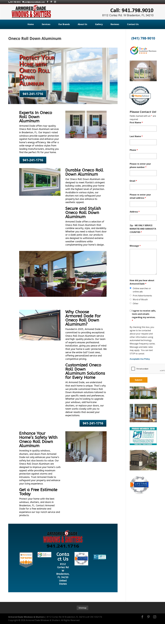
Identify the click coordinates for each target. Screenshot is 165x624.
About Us (82, 24)
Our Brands (64, 24)
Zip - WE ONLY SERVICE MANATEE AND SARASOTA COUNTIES (143, 228)
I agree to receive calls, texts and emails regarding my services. (144, 315)
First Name (136, 122)
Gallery (99, 24)
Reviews (115, 24)
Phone (134, 150)
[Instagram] (55, 2)
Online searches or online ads (142, 290)
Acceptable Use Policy (140, 359)
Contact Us (133, 24)
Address (135, 211)
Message (135, 245)
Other (135, 303)
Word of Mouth (140, 299)
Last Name (136, 136)
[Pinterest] (51, 2)
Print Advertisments (142, 295)
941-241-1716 (33, 94)
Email (133, 180)
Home (31, 24)
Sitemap (82, 608)
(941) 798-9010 (143, 38)
